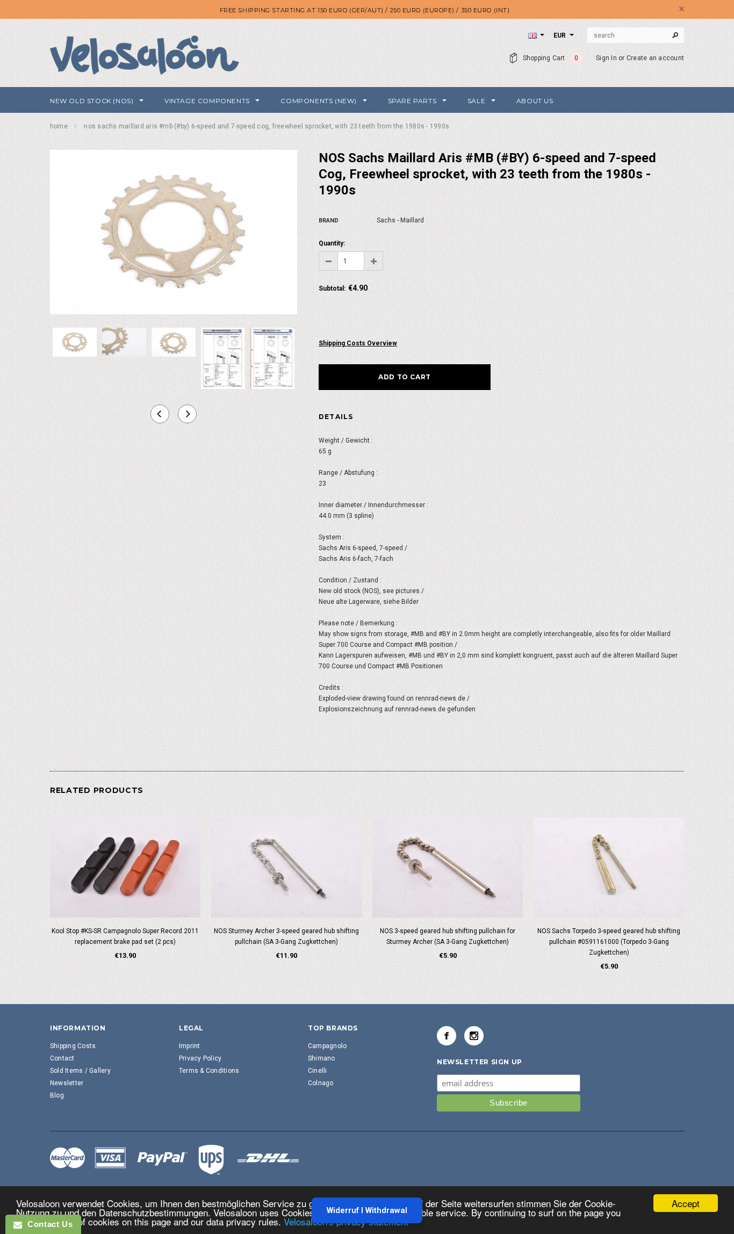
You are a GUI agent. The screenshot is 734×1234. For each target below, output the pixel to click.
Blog (57, 1095)
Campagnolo (327, 1046)
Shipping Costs (73, 1046)
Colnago (321, 1083)
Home (59, 126)
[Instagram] (474, 1035)
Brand (329, 220)
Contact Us (47, 1224)
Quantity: (332, 243)
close (681, 8)
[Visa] (174, 1159)
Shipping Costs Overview (358, 343)
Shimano (321, 1058)
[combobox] (635, 35)
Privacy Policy (200, 1058)
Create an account (655, 58)
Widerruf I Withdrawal (367, 1210)
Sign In (606, 58)
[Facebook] (446, 1035)
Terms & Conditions (209, 1070)
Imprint (189, 1046)
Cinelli (317, 1070)
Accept (686, 1203)
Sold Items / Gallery (80, 1070)
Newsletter (66, 1083)
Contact (62, 1058)
